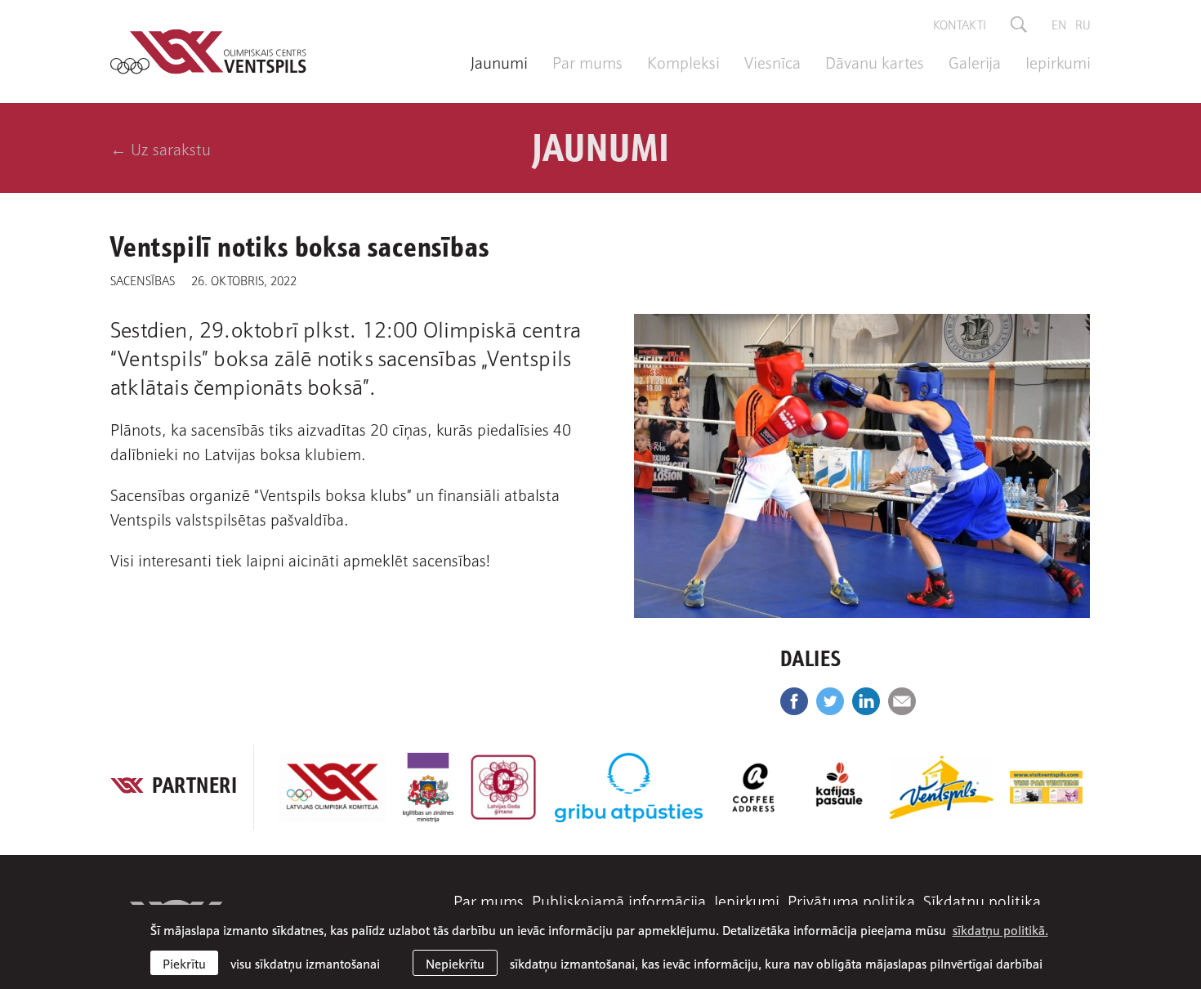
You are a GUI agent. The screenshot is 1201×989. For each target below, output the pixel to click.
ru (1083, 24)
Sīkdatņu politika (982, 900)
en (1059, 24)
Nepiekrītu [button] (455, 962)
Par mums (587, 61)
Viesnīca (772, 61)
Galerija (975, 61)
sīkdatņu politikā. (1000, 929)
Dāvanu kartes (874, 61)
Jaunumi (499, 61)
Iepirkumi (1058, 61)
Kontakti (959, 24)
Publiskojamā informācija (619, 900)
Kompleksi (683, 61)
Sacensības (142, 279)
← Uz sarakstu (160, 148)
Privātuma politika (851, 900)
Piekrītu (184, 962)
